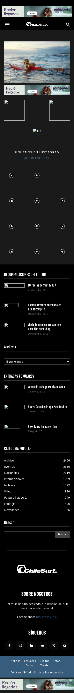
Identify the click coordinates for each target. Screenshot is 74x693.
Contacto (31, 665)
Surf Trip (45, 661)
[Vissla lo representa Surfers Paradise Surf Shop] (14, 328)
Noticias (15, 661)
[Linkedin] (31, 646)
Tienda (44, 665)
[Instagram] (20, 645)
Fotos (56, 661)
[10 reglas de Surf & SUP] (14, 290)
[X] (54, 646)
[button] (7, 24)
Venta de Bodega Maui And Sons (46, 387)
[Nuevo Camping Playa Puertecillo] (14, 411)
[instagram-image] (11, 174)
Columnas (30, 661)
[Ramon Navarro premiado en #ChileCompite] (11, 310)
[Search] (68, 24)
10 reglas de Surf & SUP (42, 285)
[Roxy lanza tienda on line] (12, 432)
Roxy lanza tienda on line (42, 426)
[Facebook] (9, 646)
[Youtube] (65, 646)
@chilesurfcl (37, 158)
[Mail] (42, 646)
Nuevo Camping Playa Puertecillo (47, 407)
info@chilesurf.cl (46, 617)
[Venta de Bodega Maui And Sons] (14, 392)
